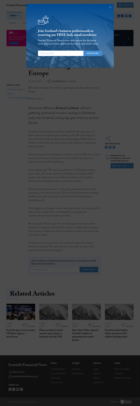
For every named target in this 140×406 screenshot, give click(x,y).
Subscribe (93, 53)
